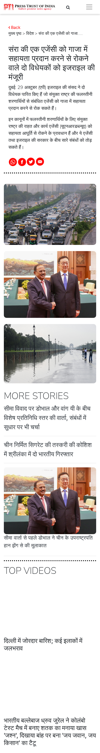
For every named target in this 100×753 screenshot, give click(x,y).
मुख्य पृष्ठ (15, 33)
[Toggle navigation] (89, 7)
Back (16, 27)
